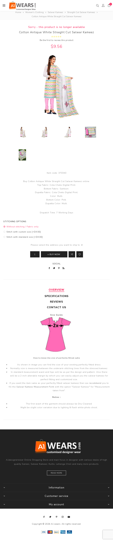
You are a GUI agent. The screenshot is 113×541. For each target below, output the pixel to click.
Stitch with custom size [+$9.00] (23, 231)
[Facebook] (44, 517)
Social (57, 263)
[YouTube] (69, 517)
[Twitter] (50, 517)
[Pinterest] (56, 517)
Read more (56, 473)
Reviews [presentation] (56, 301)
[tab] (56, 290)
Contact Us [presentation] (56, 307)
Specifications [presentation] (57, 296)
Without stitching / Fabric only (22, 226)
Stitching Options (14, 221)
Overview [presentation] (56, 290)
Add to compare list (72, 254)
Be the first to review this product (56, 40)
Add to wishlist (79, 254)
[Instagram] (62, 517)
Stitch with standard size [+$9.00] (24, 237)
